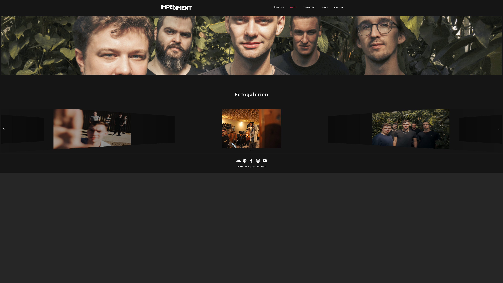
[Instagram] (258, 161)
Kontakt (338, 7)
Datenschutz (259, 167)
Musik (325, 7)
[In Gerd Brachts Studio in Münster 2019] (252, 128)
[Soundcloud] (238, 161)
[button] (250, 150)
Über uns (279, 7)
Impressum (243, 167)
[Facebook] (251, 161)
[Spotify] (244, 161)
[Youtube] (265, 161)
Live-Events (309, 7)
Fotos (293, 7)
